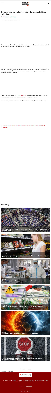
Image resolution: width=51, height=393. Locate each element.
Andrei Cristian (6, 17)
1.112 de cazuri (22, 95)
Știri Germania (13, 17)
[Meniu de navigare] (2, 4)
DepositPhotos (29, 386)
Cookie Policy (10, 371)
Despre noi (22, 369)
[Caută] (48, 3)
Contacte (29, 369)
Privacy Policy (4, 371)
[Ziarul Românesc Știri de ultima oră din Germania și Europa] (25, 3)
